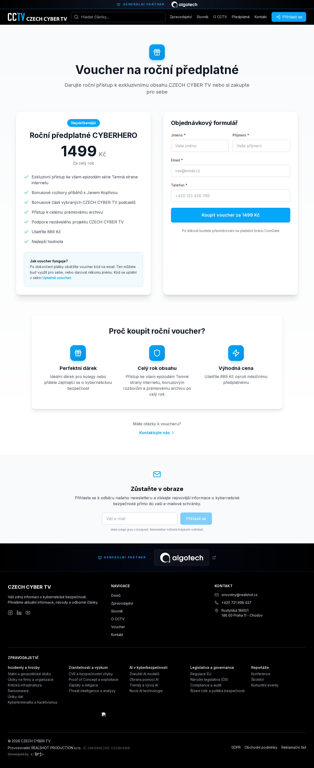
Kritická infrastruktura (25, 685)
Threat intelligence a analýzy (92, 691)
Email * (177, 160)
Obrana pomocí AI (144, 679)
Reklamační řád (293, 747)
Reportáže (260, 667)
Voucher (118, 627)
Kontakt (261, 17)
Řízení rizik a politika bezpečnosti (217, 691)
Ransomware (18, 691)
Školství (257, 679)
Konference (260, 674)
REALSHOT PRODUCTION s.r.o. (56, 748)
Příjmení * (241, 135)
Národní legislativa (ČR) (209, 679)
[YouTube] (28, 612)
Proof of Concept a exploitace (93, 679)
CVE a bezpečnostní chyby (91, 674)
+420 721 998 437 (236, 602)
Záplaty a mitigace (83, 685)
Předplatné (241, 17)
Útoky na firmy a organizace (30, 679)
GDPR (236, 747)
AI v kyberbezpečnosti (149, 667)
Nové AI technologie (146, 691)
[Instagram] (10, 612)
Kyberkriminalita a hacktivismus (32, 702)
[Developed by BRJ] (37, 754)
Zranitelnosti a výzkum (88, 667)
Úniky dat (15, 697)
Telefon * (179, 185)
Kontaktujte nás (154, 432)
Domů (115, 595)
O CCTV (220, 17)
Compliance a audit (205, 685)
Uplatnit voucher (56, 278)
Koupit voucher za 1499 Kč (231, 215)
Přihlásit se (196, 518)
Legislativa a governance (212, 667)
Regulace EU (200, 674)
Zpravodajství (181, 17)
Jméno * (178, 135)
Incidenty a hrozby (24, 667)
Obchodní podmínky (261, 747)
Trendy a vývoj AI (144, 685)
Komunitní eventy (265, 685)
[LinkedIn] (19, 612)
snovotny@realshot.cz (240, 595)
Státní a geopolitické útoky (29, 674)
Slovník (203, 17)
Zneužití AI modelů (144, 674)
